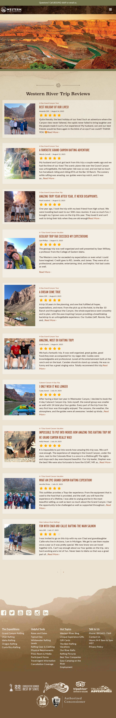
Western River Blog (69, 633)
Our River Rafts (67, 650)
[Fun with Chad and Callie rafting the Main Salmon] (19, 539)
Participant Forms (40, 657)
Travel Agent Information (43, 661)
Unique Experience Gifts (72, 637)
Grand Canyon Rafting (13, 633)
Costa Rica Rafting (11, 647)
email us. (73, 3)
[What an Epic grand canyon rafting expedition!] (19, 493)
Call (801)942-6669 (58, 3)
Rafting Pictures (68, 654)
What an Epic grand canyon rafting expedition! (65, 480)
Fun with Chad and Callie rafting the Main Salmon (67, 526)
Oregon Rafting (9, 644)
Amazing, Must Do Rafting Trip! (56, 340)
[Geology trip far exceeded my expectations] (19, 253)
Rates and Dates (39, 633)
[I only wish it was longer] (19, 399)
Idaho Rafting (8, 640)
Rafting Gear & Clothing (43, 647)
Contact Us (94, 637)
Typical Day (36, 637)
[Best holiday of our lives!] (19, 118)
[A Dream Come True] (19, 305)
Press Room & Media (41, 654)
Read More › (53, 132)
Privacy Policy (96, 647)
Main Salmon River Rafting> (49, 522)
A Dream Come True (50, 292)
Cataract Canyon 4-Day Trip (49, 382)
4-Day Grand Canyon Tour (49, 103)
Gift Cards (65, 640)
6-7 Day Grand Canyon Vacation (51, 232)
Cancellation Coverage (42, 664)
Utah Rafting (8, 637)
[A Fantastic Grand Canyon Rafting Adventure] (19, 163)
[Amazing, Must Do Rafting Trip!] (19, 353)
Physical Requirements (42, 650)
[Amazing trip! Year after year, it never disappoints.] (19, 206)
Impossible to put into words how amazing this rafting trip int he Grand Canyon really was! (75, 435)
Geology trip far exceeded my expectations (63, 236)
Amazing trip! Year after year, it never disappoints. (68, 196)
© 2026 (5, 621)
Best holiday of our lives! (54, 107)
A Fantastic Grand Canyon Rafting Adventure (64, 150)
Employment (66, 667)
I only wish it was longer (53, 386)
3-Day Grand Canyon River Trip (51, 192)
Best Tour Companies (70, 657)
